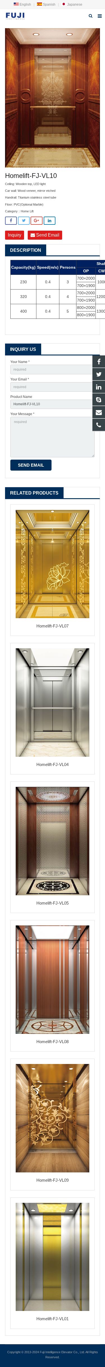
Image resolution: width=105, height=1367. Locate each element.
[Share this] (11, 221)
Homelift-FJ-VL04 (52, 764)
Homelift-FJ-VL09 (52, 1180)
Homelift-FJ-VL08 (52, 1041)
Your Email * (19, 379)
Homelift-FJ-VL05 (52, 903)
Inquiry (14, 235)
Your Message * (22, 414)
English (25, 4)
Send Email (47, 235)
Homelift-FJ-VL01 (52, 1318)
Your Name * (20, 362)
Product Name (21, 397)
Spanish (48, 4)
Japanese (74, 4)
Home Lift (27, 211)
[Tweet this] (24, 221)
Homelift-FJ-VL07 (52, 626)
